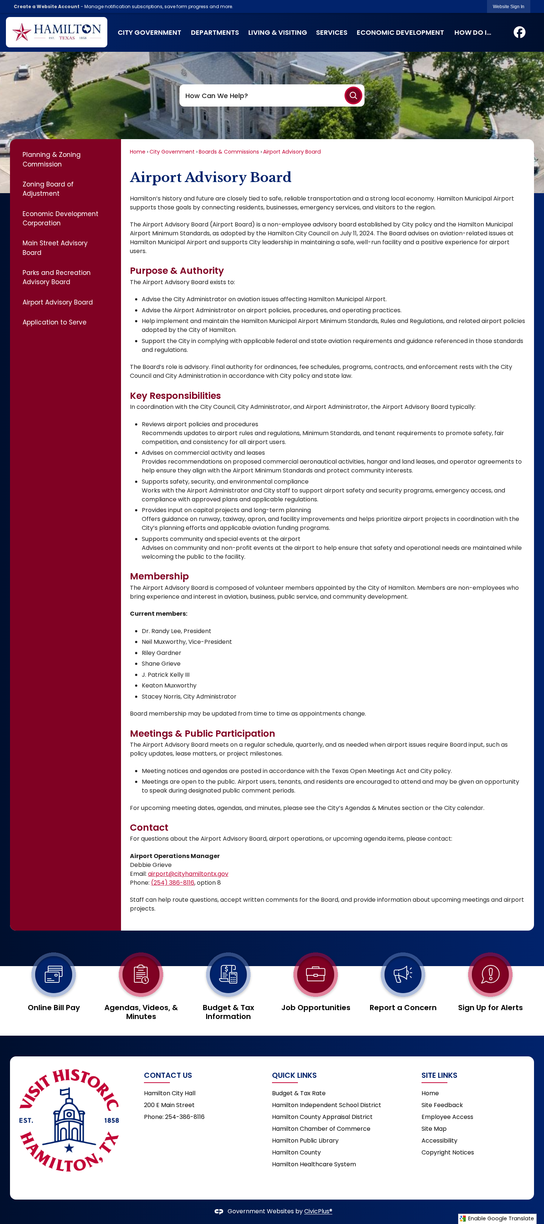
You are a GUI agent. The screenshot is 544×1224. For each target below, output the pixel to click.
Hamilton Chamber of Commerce (321, 1128)
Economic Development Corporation (60, 218)
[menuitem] (150, 32)
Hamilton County (296, 1152)
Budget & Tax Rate (299, 1093)
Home (137, 151)
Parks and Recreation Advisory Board (57, 277)
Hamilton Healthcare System (314, 1164)
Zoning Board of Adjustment (48, 189)
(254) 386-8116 (172, 882)
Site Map (434, 1128)
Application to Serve (55, 322)
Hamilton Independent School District (326, 1105)
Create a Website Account (47, 6)
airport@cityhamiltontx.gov (188, 874)
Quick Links (294, 1075)
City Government (172, 151)
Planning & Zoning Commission (52, 159)
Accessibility (439, 1140)
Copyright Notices (448, 1152)
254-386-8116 (185, 1117)
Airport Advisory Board (58, 302)
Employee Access (447, 1117)
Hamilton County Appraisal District (322, 1117)
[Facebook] (519, 32)
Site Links (439, 1075)
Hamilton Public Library (305, 1140)
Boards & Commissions (229, 151)
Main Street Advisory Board (55, 248)
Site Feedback (442, 1105)
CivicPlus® (318, 1211)
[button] (353, 95)
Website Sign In (508, 6)
